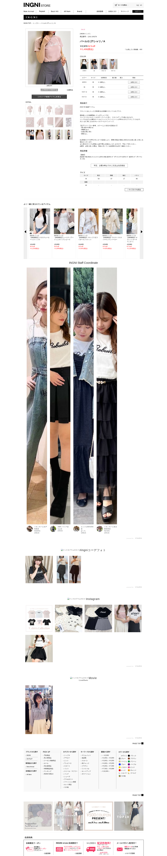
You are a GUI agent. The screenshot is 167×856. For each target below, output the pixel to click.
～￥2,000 (105, 755)
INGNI (29, 755)
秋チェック (85, 763)
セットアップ (86, 771)
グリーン (133, 761)
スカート (67, 766)
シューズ (67, 776)
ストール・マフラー (70, 771)
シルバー (124, 773)
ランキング (47, 771)
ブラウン (85, 766)
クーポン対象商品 (50, 760)
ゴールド (133, 773)
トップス (36, 23)
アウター (67, 758)
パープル (133, 764)
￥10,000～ (106, 771)
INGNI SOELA (48, 774)
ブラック (133, 756)
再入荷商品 (47, 758)
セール (46, 763)
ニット (66, 760)
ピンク (132, 767)
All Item (29, 774)
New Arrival (30, 767)
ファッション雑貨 (70, 782)
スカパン (85, 760)
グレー (123, 758)
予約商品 (47, 755)
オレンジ (133, 770)
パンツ (66, 769)
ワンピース (68, 763)
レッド (123, 770)
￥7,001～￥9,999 (108, 769)
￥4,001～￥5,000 (108, 763)
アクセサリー (68, 779)
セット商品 (68, 784)
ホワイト (124, 756)
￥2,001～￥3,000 (108, 758)
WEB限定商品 (48, 769)
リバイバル (85, 769)
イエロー (124, 767)
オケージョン (86, 774)
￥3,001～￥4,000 (108, 760)
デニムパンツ (86, 755)
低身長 (84, 758)
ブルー (123, 764)
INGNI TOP (27, 23)
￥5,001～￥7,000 (108, 766)
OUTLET (29, 759)
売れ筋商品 (47, 766)
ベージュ (124, 761)
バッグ (66, 774)
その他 (66, 787)
